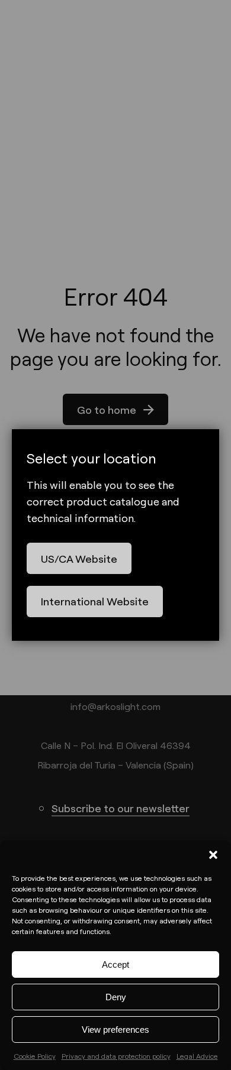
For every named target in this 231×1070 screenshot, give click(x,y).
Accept (115, 964)
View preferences (115, 1029)
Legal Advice (197, 1056)
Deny (115, 997)
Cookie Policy (35, 1056)
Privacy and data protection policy (116, 1056)
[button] (213, 855)
